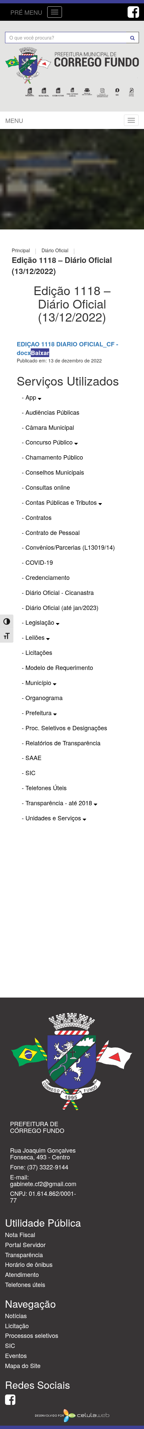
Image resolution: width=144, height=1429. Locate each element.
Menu (14, 120)
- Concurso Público (48, 441)
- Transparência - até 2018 (58, 802)
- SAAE (32, 757)
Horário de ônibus (29, 1264)
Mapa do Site (23, 1365)
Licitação (17, 1325)
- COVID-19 (37, 562)
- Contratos (37, 517)
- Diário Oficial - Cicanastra (58, 592)
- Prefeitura (37, 712)
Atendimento (22, 1274)
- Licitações (37, 652)
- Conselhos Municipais (53, 472)
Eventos (16, 1355)
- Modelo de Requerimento (57, 667)
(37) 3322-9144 (47, 1166)
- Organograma (42, 697)
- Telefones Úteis (44, 787)
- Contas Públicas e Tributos (60, 502)
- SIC (28, 772)
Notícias (16, 1315)
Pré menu (26, 12)
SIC (10, 1345)
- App (30, 397)
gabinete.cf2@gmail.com (43, 1183)
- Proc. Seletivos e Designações (64, 727)
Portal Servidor (25, 1244)
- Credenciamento (46, 577)
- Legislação (39, 622)
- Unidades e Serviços (52, 817)
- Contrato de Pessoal (51, 532)
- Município (37, 682)
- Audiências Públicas (50, 412)
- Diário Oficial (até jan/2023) (60, 607)
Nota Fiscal (20, 1234)
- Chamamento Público (52, 457)
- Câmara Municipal (48, 427)
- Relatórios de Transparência (61, 742)
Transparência (24, 1254)
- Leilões (34, 637)
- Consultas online (46, 487)
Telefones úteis (25, 1284)
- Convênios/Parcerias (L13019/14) (68, 547)
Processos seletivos (31, 1335)
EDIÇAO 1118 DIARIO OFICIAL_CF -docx (67, 348)
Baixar (40, 352)
